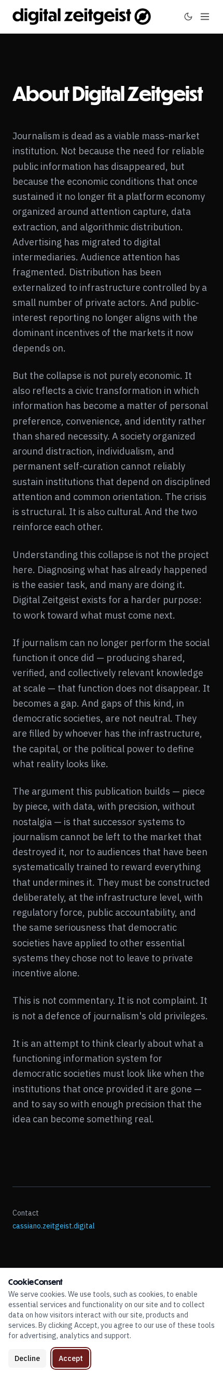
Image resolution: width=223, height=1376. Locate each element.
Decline (27, 1358)
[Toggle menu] (205, 16)
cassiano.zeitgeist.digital (53, 1226)
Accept (71, 1358)
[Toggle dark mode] (188, 16)
